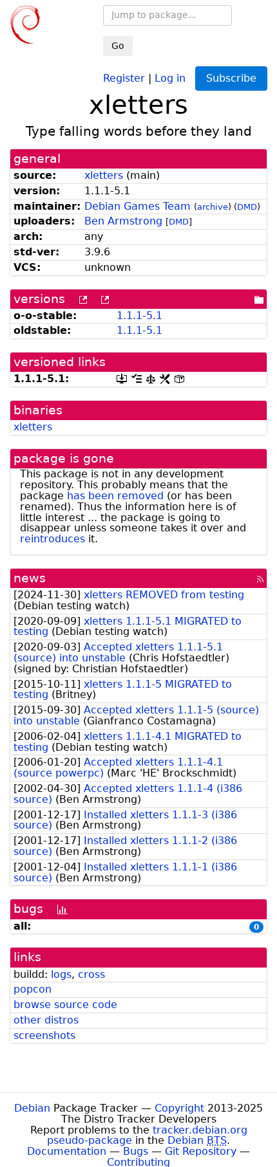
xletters (103, 175)
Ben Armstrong (123, 221)
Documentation (66, 1151)
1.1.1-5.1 (139, 315)
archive (212, 207)
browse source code (65, 1004)
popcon (33, 989)
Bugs (135, 1151)
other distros (46, 1020)
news (30, 578)
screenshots (44, 1035)
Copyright (179, 1108)
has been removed (115, 496)
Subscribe (231, 78)
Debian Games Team (137, 206)
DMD (247, 207)
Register (124, 77)
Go (117, 46)
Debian (32, 1108)
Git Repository (200, 1151)
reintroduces (52, 539)
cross (91, 974)
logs (61, 974)
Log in (170, 77)
